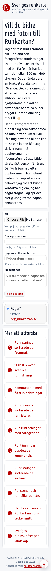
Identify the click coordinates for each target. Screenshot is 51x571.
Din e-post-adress (15, 236)
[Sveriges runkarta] (6, 8)
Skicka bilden (15, 293)
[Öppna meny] (44, 564)
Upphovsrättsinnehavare (20, 252)
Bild (7, 214)
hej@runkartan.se (23, 319)
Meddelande (12, 269)
